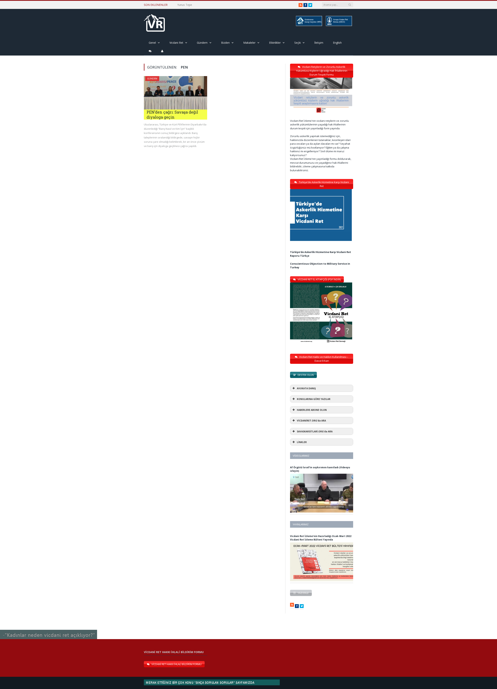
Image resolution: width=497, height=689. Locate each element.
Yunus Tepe (184, 5)
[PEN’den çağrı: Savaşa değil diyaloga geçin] (175, 92)
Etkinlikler (275, 42)
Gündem (202, 42)
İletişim (318, 42)
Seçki (297, 42)
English (337, 42)
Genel (152, 42)
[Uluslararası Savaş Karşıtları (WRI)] (308, 25)
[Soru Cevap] (48, 630)
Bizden (225, 42)
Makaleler (249, 42)
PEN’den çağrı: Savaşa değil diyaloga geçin (172, 114)
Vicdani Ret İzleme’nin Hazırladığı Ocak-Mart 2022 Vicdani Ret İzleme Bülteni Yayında (320, 537)
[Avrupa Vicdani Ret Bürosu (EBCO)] (338, 25)
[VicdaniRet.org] (154, 22)
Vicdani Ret (176, 42)
